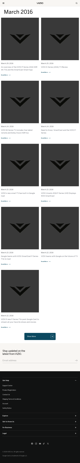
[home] (40, 3)
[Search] (76, 3)
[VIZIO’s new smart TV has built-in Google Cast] (20, 165)
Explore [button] (5, 416)
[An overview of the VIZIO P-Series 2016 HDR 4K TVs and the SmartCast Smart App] (20, 39)
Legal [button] (4, 433)
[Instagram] (36, 444)
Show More (31, 336)
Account (5, 404)
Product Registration (9, 390)
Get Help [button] (5, 380)
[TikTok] (44, 444)
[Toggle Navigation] (3, 3)
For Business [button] (7, 427)
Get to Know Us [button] (8, 422)
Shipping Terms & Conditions (11, 399)
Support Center (7, 386)
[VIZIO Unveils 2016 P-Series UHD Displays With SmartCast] (60, 165)
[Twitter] (48, 444)
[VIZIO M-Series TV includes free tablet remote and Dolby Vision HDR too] (20, 102)
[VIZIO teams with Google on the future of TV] (60, 228)
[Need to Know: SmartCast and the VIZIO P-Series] (60, 102)
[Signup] (76, 360)
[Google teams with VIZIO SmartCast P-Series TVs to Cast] (20, 228)
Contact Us (6, 395)
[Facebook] (32, 444)
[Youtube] (40, 444)
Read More (4, 75)
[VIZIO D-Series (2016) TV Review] (60, 39)
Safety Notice (6, 408)
